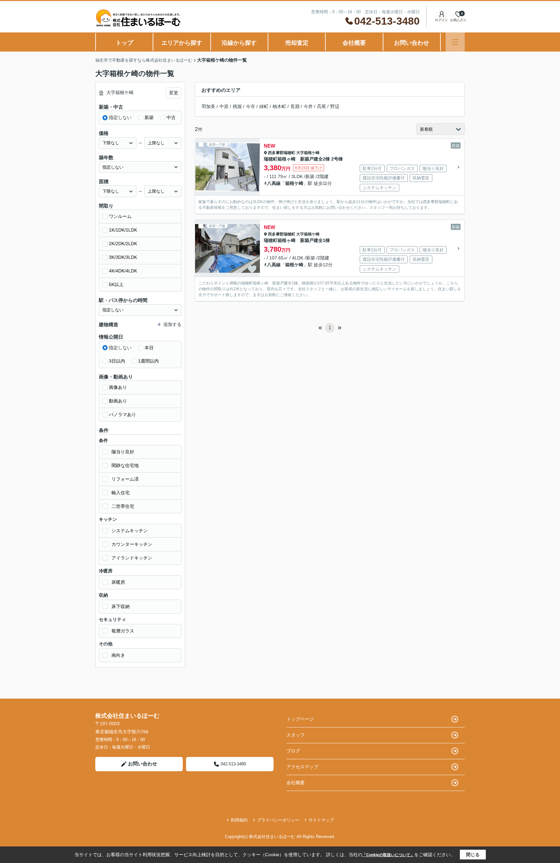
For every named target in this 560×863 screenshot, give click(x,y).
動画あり (118, 400)
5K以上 (116, 284)
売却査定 (297, 43)
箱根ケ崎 (294, 183)
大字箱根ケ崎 (308, 152)
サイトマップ (321, 820)
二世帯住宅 (122, 506)
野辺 (334, 106)
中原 (223, 106)
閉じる (473, 854)
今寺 (250, 106)
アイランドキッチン (131, 557)
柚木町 (279, 106)
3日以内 (117, 361)
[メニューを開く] (455, 42)
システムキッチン (129, 530)
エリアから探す (181, 43)
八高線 (274, 183)
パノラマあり (122, 414)
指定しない (120, 117)
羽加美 (208, 106)
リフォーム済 (125, 479)
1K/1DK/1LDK (123, 230)
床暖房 (118, 582)
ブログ (293, 750)
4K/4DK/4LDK (123, 270)
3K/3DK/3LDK (123, 257)
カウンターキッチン (131, 544)
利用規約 (239, 820)
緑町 (263, 106)
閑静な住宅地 (125, 465)
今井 (308, 106)
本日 (149, 347)
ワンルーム (120, 216)
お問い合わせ (411, 43)
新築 (149, 117)
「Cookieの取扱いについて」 (388, 855)
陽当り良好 (122, 451)
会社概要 (354, 43)
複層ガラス (122, 630)
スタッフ (295, 734)
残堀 (237, 106)
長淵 (294, 106)
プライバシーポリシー (278, 820)
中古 (171, 117)
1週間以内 (148, 361)
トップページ (300, 719)
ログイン (441, 20)
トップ (124, 43)
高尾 (321, 106)
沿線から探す (239, 43)
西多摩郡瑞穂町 (281, 152)
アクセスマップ (302, 766)
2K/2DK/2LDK (123, 243)
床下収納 (120, 606)
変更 (173, 92)
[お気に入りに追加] (252, 188)
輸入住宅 (120, 492)
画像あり (118, 387)
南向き (118, 655)
